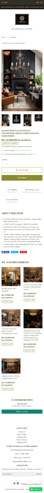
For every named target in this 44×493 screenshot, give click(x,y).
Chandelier (13, 37)
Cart (40, 2)
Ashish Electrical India (17, 489)
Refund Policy (22, 437)
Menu (6, 2)
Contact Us (22, 432)
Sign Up (38, 474)
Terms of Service (22, 440)
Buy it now (22, 178)
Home (4, 37)
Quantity (4, 160)
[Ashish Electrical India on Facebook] (18, 484)
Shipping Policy (22, 442)
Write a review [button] (22, 411)
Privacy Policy (22, 434)
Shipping (13, 147)
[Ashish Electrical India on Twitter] (14, 484)
